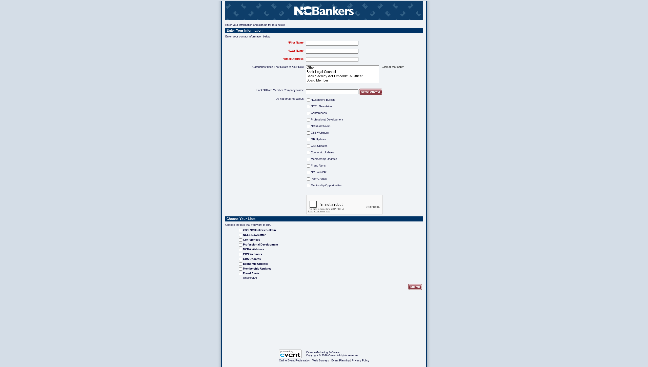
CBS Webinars (320, 132)
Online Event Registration (294, 360)
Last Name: (297, 50)
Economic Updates (322, 152)
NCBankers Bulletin (323, 99)
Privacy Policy (360, 360)
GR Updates (318, 139)
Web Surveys (320, 360)
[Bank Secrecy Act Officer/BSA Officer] (342, 76)
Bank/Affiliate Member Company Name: (280, 90)
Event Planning (340, 360)
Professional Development (327, 119)
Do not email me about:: (290, 98)
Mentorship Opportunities (326, 185)
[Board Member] (342, 80)
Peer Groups (319, 178)
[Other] (342, 68)
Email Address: (294, 58)
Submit (415, 286)
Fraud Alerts (318, 165)
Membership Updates (324, 158)
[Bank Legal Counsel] (342, 72)
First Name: (297, 42)
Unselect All (250, 277)
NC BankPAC (319, 172)
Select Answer (370, 91)
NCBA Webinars (321, 126)
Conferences (319, 112)
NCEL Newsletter (321, 106)
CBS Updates (319, 145)
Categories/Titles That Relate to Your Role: (278, 66)
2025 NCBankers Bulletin (259, 230)
